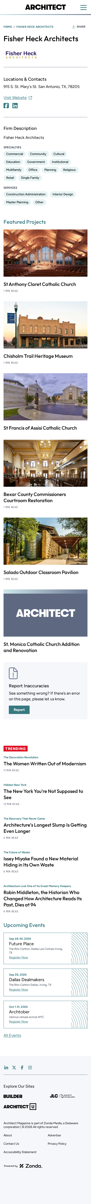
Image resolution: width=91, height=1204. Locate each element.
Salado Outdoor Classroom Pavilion (41, 572)
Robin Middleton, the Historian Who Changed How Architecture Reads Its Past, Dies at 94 (43, 898)
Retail (10, 178)
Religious (69, 170)
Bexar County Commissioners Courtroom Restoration (35, 497)
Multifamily (13, 170)
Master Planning (17, 202)
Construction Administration (26, 194)
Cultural (58, 154)
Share (81, 26)
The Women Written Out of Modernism (45, 763)
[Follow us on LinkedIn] (6, 1067)
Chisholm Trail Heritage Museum (38, 356)
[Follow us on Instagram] (30, 1067)
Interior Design (63, 194)
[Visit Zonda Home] (23, 1166)
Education (13, 162)
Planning (50, 170)
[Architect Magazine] (45, 7)
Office (32, 170)
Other (39, 202)
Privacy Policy (57, 1144)
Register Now (18, 957)
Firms (8, 26)
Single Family (30, 178)
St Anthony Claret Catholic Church (40, 284)
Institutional (60, 162)
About (8, 1135)
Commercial (14, 154)
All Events (12, 1035)
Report (19, 710)
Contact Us (11, 1144)
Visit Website (15, 97)
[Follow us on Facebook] (22, 1067)
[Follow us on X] (14, 1067)
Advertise (54, 1135)
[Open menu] (83, 7)
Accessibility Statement (20, 1152)
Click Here (6, 105)
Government (36, 162)
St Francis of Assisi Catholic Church (40, 428)
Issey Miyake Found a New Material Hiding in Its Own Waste (41, 861)
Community (38, 154)
